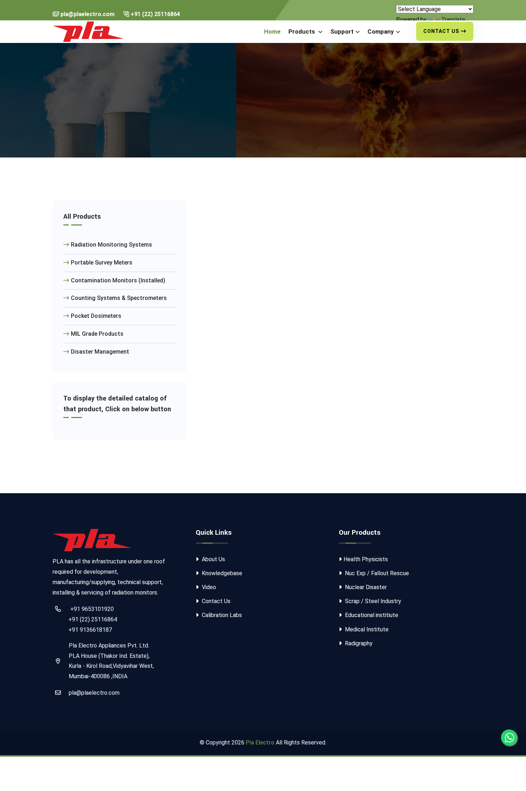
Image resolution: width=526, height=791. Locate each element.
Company (380, 31)
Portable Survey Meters (101, 262)
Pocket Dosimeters (96, 315)
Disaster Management (100, 351)
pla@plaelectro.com (94, 692)
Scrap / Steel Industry (372, 601)
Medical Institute (366, 629)
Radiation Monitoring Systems (111, 244)
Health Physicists (366, 559)
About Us (212, 559)
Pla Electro (260, 742)
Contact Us (441, 31)
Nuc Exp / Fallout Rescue (376, 573)
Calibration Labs (221, 615)
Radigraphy (358, 643)
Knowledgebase (221, 573)
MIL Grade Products (97, 333)
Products (302, 31)
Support (342, 31)
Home (272, 31)
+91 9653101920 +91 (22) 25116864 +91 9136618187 (85, 619)
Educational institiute (371, 615)
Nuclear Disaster (365, 587)
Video (208, 587)
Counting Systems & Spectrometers (119, 298)
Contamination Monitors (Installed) (118, 280)
